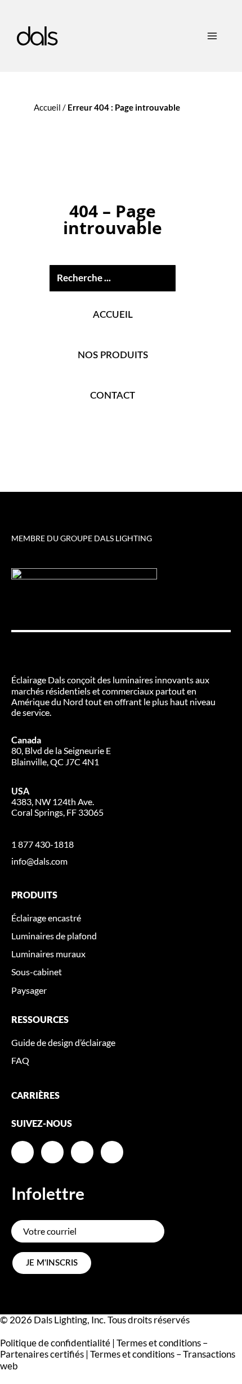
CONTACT (112, 395)
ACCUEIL (113, 314)
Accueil (47, 107)
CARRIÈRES (35, 1095)
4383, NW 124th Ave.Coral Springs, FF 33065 (57, 801)
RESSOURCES (40, 1020)
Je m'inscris (52, 1263)
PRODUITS (34, 895)
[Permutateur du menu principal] (212, 36)
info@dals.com (39, 861)
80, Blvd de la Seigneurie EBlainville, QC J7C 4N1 (61, 750)
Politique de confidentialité (55, 1343)
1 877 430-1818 (42, 844)
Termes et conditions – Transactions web (117, 1360)
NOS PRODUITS (113, 355)
